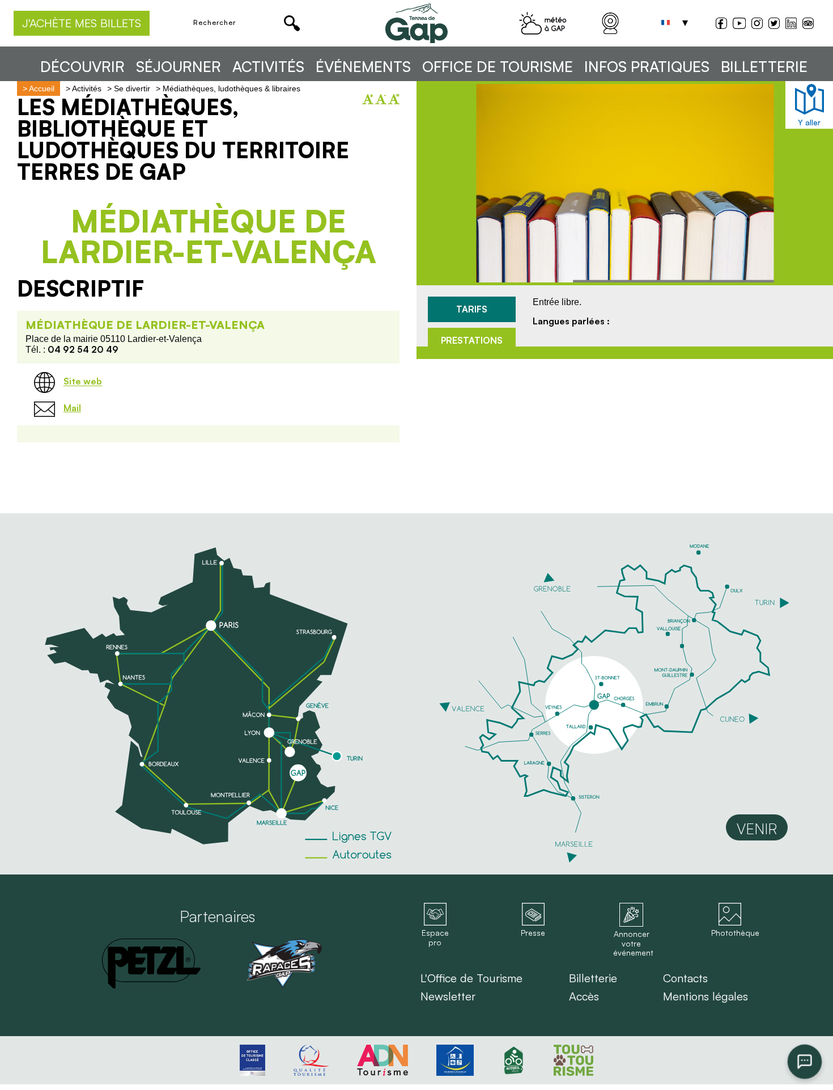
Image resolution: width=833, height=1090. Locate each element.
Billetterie (764, 66)
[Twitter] (774, 25)
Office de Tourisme (497, 66)
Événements (363, 66)
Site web (82, 381)
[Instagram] (757, 25)
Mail (72, 407)
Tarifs (471, 309)
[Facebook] (721, 25)
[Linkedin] (791, 23)
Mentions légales (705, 996)
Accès (584, 996)
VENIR (757, 828)
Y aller (809, 122)
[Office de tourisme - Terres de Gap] (416, 23)
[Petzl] (151, 963)
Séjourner (178, 66)
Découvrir (82, 66)
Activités (268, 66)
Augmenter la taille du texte (367, 99)
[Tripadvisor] (808, 25)
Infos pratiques (646, 66)
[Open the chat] (805, 1062)
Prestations (472, 340)
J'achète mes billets (81, 23)
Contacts (685, 978)
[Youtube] (739, 25)
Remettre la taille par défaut (394, 99)
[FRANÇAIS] (666, 23)
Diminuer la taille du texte (380, 99)
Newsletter (447, 996)
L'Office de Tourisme (471, 978)
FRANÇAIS (666, 23)
